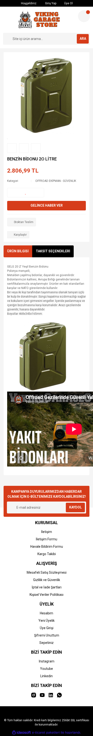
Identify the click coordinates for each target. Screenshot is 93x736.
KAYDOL (75, 507)
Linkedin (46, 676)
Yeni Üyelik (46, 620)
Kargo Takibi (46, 554)
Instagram (46, 661)
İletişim (46, 532)
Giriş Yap (50, 3)
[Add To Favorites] (25, 192)
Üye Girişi (46, 628)
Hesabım (46, 613)
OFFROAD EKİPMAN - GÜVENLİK (55, 181)
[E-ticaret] (46, 732)
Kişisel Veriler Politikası (46, 595)
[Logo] (38, 19)
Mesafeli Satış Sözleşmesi (47, 572)
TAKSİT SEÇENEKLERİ (53, 251)
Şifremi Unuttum (46, 635)
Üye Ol (68, 3)
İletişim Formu (46, 539)
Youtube (46, 669)
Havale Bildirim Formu (46, 546)
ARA (83, 38)
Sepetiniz (46, 643)
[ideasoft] (21, 732)
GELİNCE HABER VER (47, 205)
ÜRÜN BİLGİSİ (18, 251)
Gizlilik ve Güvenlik (46, 580)
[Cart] (84, 16)
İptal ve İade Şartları (47, 587)
